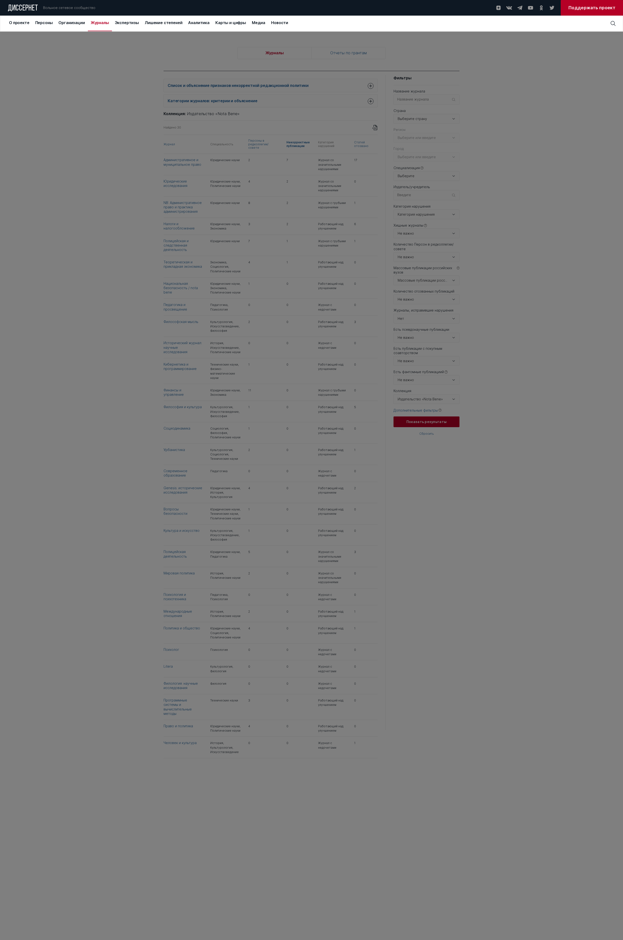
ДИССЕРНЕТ (23, 8)
